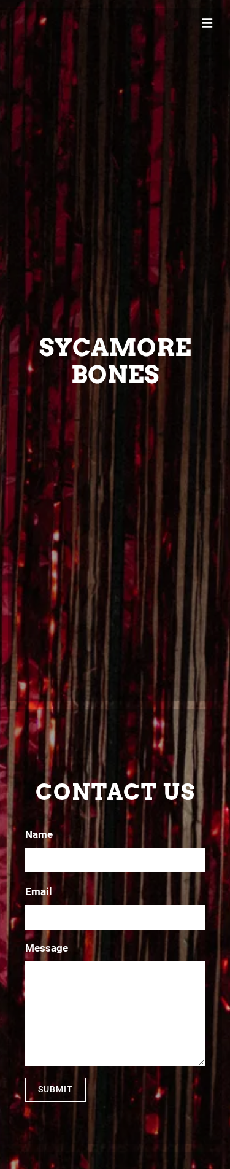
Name (39, 834)
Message (46, 948)
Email (38, 891)
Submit (55, 1089)
